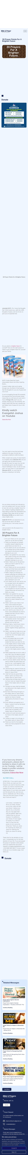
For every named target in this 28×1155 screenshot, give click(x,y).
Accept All (14, 1148)
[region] (14, 1145)
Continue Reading (7, 1007)
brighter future (16, 346)
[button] (6, 1089)
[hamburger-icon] (25, 31)
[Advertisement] (14, 14)
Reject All (14, 1152)
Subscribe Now (6, 419)
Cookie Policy (22, 1144)
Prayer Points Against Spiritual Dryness (13, 1076)
